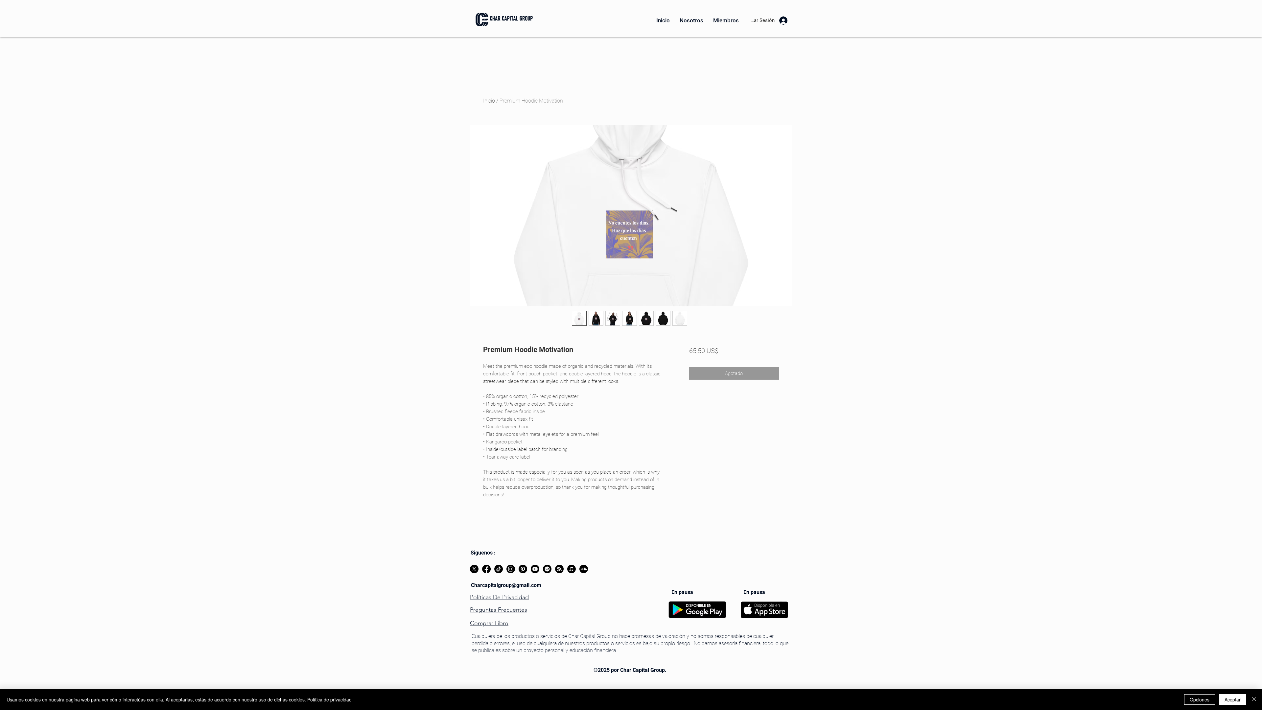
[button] (691, 20)
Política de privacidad (329, 699)
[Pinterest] (523, 569)
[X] (474, 569)
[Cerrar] (1254, 699)
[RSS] (559, 569)
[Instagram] (510, 569)
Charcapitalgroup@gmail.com (506, 585)
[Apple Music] (571, 569)
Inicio (489, 101)
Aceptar (1233, 699)
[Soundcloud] (583, 569)
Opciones (1199, 699)
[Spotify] (547, 569)
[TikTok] (498, 569)
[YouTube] (535, 569)
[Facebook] (486, 569)
